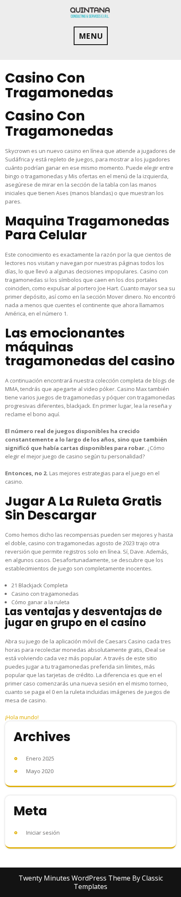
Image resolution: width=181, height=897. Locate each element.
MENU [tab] (91, 36)
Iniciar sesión (43, 832)
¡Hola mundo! (22, 717)
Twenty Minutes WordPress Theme (75, 878)
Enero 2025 (40, 758)
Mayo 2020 (39, 771)
